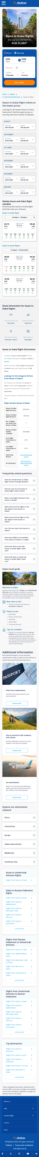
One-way (20, 53)
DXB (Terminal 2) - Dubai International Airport (26, 463)
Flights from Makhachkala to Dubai (16, 955)
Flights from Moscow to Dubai (15, 967)
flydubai (6, 361)
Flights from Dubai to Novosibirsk (14, 922)
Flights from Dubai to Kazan (16, 898)
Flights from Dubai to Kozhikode (14, 1060)
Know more (17, 703)
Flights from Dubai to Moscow (14, 916)
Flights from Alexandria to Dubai (15, 1071)
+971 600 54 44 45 (19, 1149)
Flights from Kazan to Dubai (16, 880)
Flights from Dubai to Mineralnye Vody (14, 909)
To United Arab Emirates (11, 97)
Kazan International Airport (26, 456)
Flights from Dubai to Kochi (16, 1055)
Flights (12, 94)
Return (9, 53)
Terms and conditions (24, 1145)
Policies (9, 1145)
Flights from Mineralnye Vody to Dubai (17, 961)
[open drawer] (3, 2)
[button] (20, 480)
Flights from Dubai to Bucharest (14, 1050)
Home (4, 94)
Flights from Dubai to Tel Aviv (17, 1066)
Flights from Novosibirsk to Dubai (16, 974)
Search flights (19, 82)
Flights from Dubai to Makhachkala (14, 903)
